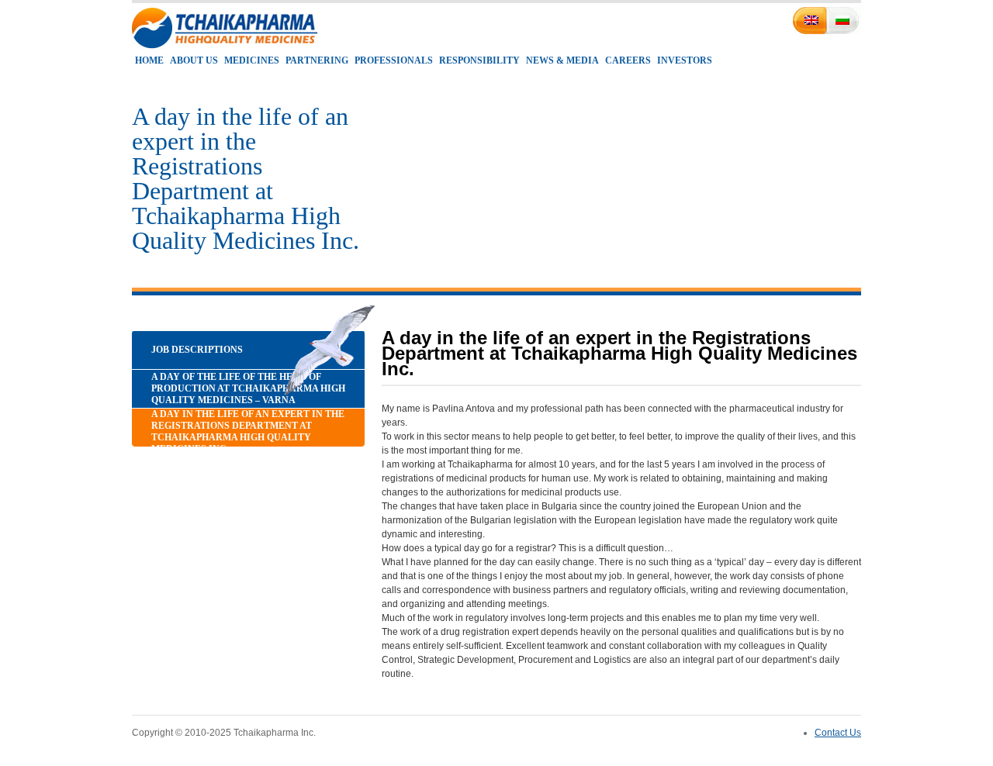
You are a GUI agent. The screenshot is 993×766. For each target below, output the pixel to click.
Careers (628, 60)
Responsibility (479, 60)
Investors (684, 60)
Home (149, 60)
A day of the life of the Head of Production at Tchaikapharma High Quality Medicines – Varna (248, 388)
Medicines (251, 60)
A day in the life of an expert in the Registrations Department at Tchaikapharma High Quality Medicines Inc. (247, 431)
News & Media (562, 60)
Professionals (394, 60)
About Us (194, 60)
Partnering (316, 60)
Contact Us (838, 732)
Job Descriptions (197, 349)
